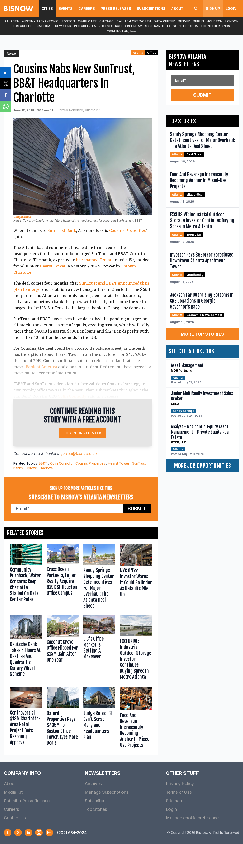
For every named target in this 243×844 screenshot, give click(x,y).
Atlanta (12, 21)
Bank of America (41, 366)
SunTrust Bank (61, 230)
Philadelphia (85, 26)
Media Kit (13, 792)
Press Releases (116, 8)
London (232, 21)
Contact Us (15, 817)
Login (231, 8)
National (44, 26)
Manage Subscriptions (106, 792)
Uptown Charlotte (39, 468)
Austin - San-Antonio (40, 21)
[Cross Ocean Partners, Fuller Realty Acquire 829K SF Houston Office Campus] (62, 577)
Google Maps (22, 217)
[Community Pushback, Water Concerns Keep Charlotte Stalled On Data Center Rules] (26, 577)
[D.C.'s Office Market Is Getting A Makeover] (99, 648)
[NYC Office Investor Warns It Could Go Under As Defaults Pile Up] (136, 577)
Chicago (106, 21)
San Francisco (157, 26)
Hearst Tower (53, 266)
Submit (136, 508)
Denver (184, 21)
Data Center (164, 21)
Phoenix (105, 26)
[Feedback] (49, 832)
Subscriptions (151, 8)
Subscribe (94, 800)
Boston (68, 21)
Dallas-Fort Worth (134, 21)
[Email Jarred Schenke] (98, 110)
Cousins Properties (127, 230)
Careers (86, 8)
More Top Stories (202, 334)
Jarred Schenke (42, 453)
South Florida (185, 26)
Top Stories (96, 809)
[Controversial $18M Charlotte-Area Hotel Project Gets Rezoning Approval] (26, 718)
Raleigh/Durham (128, 26)
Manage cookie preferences (193, 817)
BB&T (43, 463)
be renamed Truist (93, 259)
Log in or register (82, 433)
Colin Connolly (72, 396)
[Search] (196, 8)
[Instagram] (39, 832)
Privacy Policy (180, 783)
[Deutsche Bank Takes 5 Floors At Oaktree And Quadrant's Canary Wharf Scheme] (26, 648)
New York (63, 26)
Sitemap (174, 800)
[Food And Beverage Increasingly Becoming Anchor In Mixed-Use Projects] (136, 718)
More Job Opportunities (202, 465)
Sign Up (213, 8)
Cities (47, 8)
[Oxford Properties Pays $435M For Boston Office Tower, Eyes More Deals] (62, 718)
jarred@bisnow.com (79, 453)
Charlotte (87, 21)
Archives (93, 783)
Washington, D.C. (121, 31)
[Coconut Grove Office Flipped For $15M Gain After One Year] (62, 648)
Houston (214, 21)
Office (151, 52)
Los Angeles (23, 26)
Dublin (198, 21)
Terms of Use (179, 792)
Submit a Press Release (27, 800)
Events (66, 8)
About (177, 8)
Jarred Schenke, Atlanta (76, 110)
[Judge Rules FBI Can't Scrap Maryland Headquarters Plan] (99, 718)
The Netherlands (215, 26)
